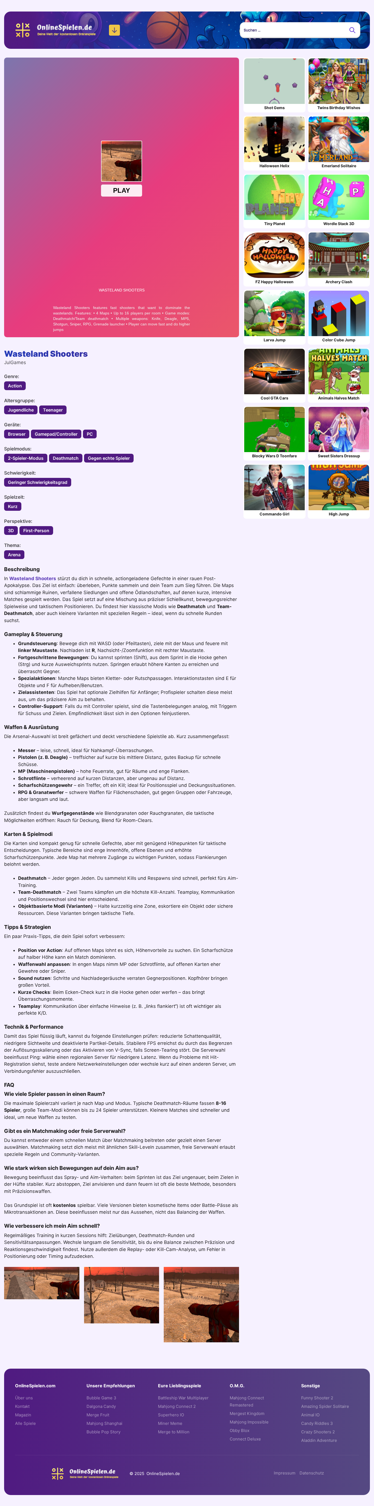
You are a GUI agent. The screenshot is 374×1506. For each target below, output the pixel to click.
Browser (16, 434)
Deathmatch (66, 458)
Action (15, 385)
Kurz (13, 506)
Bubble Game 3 (101, 1397)
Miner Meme (170, 1423)
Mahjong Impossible (249, 1422)
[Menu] (114, 30)
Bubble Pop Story (103, 1431)
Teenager (53, 410)
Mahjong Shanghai (104, 1423)
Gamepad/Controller (56, 434)
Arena (14, 554)
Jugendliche (21, 410)
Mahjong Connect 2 (177, 1406)
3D (11, 530)
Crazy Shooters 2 (318, 1431)
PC (90, 434)
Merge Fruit (98, 1414)
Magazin (23, 1414)
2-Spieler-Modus (26, 458)
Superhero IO (171, 1414)
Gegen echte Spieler (109, 458)
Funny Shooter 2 (317, 1397)
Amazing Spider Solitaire (325, 1406)
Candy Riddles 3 (317, 1423)
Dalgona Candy (101, 1406)
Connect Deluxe (245, 1439)
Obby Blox (239, 1430)
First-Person (36, 530)
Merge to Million (173, 1431)
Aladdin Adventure (319, 1440)
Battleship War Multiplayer (183, 1397)
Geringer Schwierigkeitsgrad (37, 482)
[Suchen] (352, 30)
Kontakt (22, 1406)
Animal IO (310, 1414)
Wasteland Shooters (32, 578)
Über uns (24, 1397)
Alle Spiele (25, 1423)
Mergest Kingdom (247, 1413)
